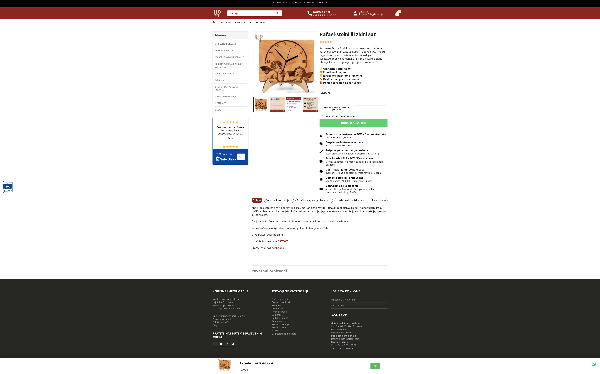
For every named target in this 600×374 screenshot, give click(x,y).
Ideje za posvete (224, 73)
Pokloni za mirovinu (282, 302)
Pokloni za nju (279, 327)
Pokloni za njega (280, 324)
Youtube (221, 344)
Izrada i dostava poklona (225, 299)
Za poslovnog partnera (284, 333)
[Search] (277, 13)
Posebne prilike (224, 50)
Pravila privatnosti (222, 319)
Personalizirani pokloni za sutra (229, 65)
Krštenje (276, 305)
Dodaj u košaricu (353, 123)
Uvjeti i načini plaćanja (224, 302)
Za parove (277, 314)
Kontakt (220, 103)
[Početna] (213, 22)
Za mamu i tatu (280, 321)
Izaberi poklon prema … (229, 57)
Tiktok (233, 344)
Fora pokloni (337, 305)
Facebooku (277, 248)
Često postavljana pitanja (226, 88)
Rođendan (277, 308)
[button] (254, 63)
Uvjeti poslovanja (226, 96)
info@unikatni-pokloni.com (345, 338)
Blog (218, 109)
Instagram (227, 344)
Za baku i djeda (280, 317)
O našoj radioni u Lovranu (226, 308)
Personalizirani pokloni (343, 299)
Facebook (215, 344)
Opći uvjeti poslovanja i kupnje (228, 315)
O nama (219, 80)
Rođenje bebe (279, 311)
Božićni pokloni (280, 299)
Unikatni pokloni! (225, 43)
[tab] (257, 200)
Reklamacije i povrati (223, 305)
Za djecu (276, 330)
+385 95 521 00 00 (341, 332)
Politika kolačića (220, 322)
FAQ (214, 325)
